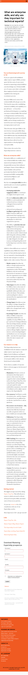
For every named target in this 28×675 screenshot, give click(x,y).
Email (6, 559)
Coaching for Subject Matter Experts (10, 638)
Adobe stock (17, 65)
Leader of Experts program (7, 637)
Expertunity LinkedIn (6, 649)
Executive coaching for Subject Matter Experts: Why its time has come (14, 598)
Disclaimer (3, 661)
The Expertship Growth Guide (12, 527)
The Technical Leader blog (7, 624)
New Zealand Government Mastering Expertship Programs (13, 590)
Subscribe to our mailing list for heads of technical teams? (15, 577)
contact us (13, 504)
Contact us (3, 647)
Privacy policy (4, 659)
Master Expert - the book (7, 633)
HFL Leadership (4, 655)
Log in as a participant (6, 626)
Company (7, 570)
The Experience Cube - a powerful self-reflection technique (14, 603)
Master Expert (20, 524)
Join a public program (6, 621)
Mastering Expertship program (8, 635)
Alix (15, 520)
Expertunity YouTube (6, 650)
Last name (7, 553)
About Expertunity (5, 645)
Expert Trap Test (8, 494)
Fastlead (3, 657)
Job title (7, 564)
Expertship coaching (10, 531)
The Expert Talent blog (6, 623)
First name (7, 548)
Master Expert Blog (9, 524)
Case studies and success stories (9, 631)
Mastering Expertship (10, 534)
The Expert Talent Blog (10, 594)
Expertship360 (20, 531)
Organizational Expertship (7, 640)
